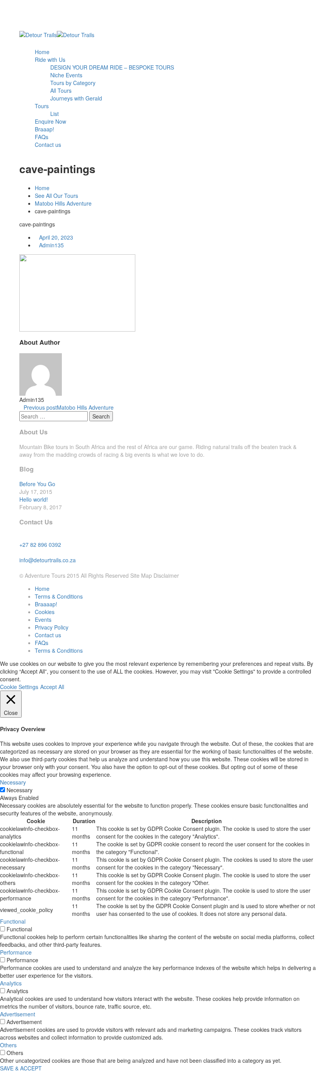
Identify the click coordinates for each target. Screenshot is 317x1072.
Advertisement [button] (17, 1014)
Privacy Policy (51, 627)
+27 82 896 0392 (40, 544)
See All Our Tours (56, 195)
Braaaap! (46, 604)
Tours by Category (72, 83)
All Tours (61, 90)
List (54, 113)
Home (42, 52)
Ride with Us (50, 59)
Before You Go (37, 484)
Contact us (48, 144)
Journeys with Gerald (76, 98)
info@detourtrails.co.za (47, 560)
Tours (42, 106)
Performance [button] (16, 952)
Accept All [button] (52, 687)
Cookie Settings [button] (19, 687)
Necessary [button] (13, 782)
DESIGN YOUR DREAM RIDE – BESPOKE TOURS (112, 67)
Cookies (45, 612)
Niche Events (66, 75)
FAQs (41, 137)
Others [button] (8, 1045)
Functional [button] (13, 921)
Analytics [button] (11, 983)
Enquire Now (50, 121)
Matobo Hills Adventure (63, 203)
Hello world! (33, 499)
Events (43, 619)
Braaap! (44, 129)
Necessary (19, 790)
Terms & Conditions (59, 596)
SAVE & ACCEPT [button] (21, 1068)
